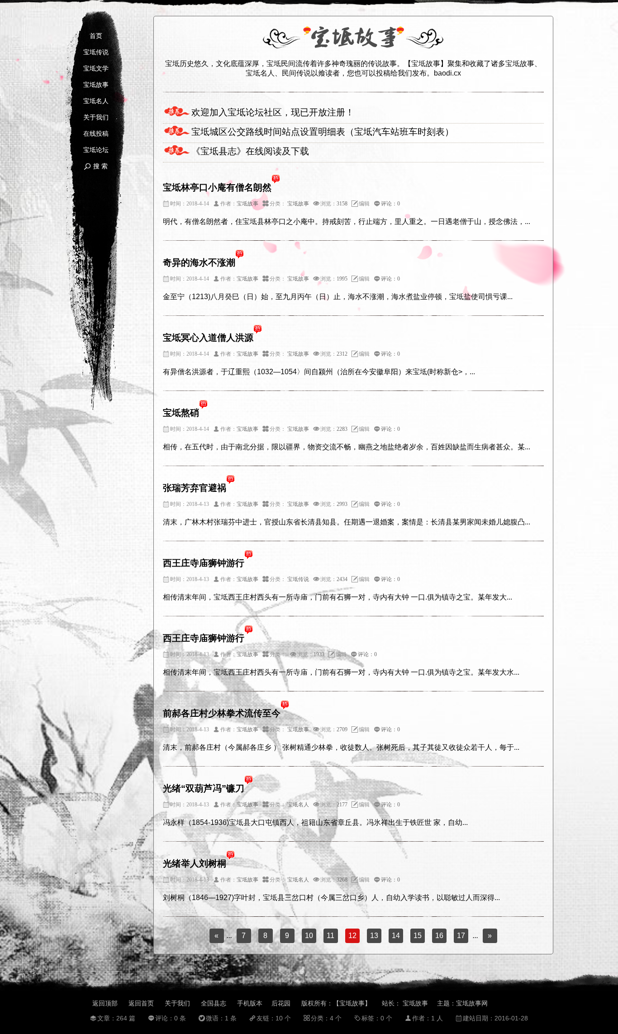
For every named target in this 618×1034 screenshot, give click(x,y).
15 (418, 935)
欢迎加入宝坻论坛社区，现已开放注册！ (272, 112)
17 (461, 935)
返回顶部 (105, 1003)
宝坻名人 (96, 101)
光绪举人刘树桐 (194, 863)
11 (330, 935)
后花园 (280, 1003)
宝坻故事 (96, 84)
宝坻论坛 (96, 150)
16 (439, 935)
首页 (96, 36)
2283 (342, 429)
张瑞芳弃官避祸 (194, 488)
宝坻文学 (96, 68)
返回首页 (141, 1003)
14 (396, 935)
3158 (342, 203)
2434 (342, 579)
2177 (342, 804)
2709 (342, 729)
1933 (319, 654)
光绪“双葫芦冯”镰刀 (203, 788)
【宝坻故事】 (352, 1003)
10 (309, 935)
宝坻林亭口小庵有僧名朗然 (217, 187)
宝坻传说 (96, 52)
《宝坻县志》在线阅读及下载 (250, 151)
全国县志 (213, 1003)
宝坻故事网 (472, 1003)
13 (374, 935)
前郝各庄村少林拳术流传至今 (221, 713)
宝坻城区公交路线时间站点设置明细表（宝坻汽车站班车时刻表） (322, 132)
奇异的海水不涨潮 (199, 262)
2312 (342, 354)
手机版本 (249, 1003)
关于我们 (96, 117)
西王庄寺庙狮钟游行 (203, 563)
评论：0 (390, 203)
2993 (342, 504)
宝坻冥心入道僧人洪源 (208, 338)
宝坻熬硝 (181, 413)
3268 (342, 880)
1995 (342, 279)
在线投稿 (96, 133)
